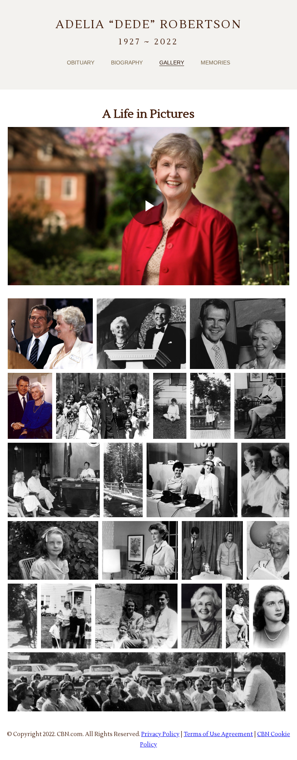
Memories (215, 62)
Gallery (171, 62)
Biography (127, 62)
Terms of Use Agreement (218, 734)
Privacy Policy (160, 734)
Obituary (80, 62)
